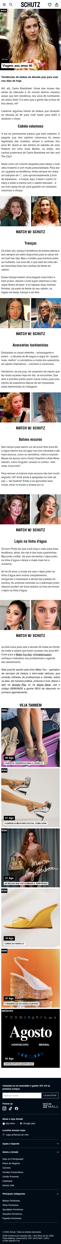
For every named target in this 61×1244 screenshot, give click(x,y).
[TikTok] (10, 1108)
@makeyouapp (42, 654)
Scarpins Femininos (12, 1214)
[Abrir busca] (10, 4)
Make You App (24, 654)
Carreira (7, 1168)
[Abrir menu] (4, 4)
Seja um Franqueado (13, 1159)
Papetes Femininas (12, 1218)
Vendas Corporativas (13, 1172)
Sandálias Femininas (13, 1209)
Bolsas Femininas (11, 1200)
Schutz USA (8, 1185)
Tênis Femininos (10, 1205)
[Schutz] (30, 4)
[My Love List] (50, 5)
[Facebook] (16, 1108)
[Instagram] (4, 1108)
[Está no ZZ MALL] (50, 1106)
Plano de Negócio (11, 1163)
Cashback (7, 1181)
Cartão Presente (11, 1176)
